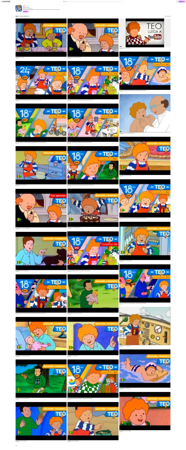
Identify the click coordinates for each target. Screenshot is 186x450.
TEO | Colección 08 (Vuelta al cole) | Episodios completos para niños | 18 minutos (79, 398)
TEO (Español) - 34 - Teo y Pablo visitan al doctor (126, 133)
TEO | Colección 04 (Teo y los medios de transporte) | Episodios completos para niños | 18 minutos (30, 142)
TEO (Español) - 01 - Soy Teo (19, 57)
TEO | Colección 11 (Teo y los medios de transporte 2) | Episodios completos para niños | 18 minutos (30, 313)
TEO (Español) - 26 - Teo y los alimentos (125, 260)
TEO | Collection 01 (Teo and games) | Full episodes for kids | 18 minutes (78, 270)
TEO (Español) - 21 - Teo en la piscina (125, 388)
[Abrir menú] (1, 2)
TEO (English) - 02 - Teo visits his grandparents (22, 228)
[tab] (16, 16)
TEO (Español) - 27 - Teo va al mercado (125, 175)
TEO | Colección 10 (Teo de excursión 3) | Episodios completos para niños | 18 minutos (80, 185)
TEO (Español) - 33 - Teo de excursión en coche (74, 313)
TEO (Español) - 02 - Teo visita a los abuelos (74, 57)
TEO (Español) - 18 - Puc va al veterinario (21, 270)
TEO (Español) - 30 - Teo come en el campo (22, 398)
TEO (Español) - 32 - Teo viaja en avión (125, 345)
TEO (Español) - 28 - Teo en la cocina (21, 185)
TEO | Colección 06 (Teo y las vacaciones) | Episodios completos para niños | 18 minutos (133, 218)
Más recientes (167, 16)
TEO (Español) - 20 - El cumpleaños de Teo (74, 227)
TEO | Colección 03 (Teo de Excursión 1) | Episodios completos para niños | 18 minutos (132, 90)
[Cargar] (177, 2)
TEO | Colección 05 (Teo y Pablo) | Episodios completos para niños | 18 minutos (79, 142)
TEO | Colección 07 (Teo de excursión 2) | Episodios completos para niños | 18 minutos (132, 303)
